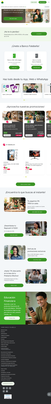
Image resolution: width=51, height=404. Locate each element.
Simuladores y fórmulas (5, 372)
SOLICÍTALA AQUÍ (37, 259)
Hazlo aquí (14, 67)
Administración (4, 333)
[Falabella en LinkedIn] (3, 388)
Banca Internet (42, 2)
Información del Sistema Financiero (8, 355)
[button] (49, 394)
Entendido (47, 6)
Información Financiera (5, 379)
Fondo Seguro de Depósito (6, 377)
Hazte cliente (34, 2)
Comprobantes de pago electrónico (8, 363)
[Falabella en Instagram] (10, 388)
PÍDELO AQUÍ (14, 285)
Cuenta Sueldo (4, 346)
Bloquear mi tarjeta (8, 383)
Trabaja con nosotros (5, 335)
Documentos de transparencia (7, 352)
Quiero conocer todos (25, 184)
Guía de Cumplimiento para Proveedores (9, 364)
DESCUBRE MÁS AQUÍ (37, 211)
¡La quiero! (38, 33)
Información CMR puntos (6, 353)
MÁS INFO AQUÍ (13, 18)
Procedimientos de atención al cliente (8, 357)
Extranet (2, 339)
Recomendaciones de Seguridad (7, 340)
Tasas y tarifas (4, 368)
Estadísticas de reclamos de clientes (8, 374)
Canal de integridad (5, 359)
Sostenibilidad (4, 337)
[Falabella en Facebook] (7, 388)
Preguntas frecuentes (5, 376)
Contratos (3, 370)
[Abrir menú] (49, 2)
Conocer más (12, 318)
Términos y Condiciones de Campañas (8, 361)
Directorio (3, 331)
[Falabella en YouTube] (7, 391)
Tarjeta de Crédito (4, 344)
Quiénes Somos (4, 329)
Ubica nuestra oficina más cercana (8, 342)
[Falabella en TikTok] (3, 391)
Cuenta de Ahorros (4, 348)
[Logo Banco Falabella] (2, 2)
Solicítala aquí (36, 67)
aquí (25, 6)
